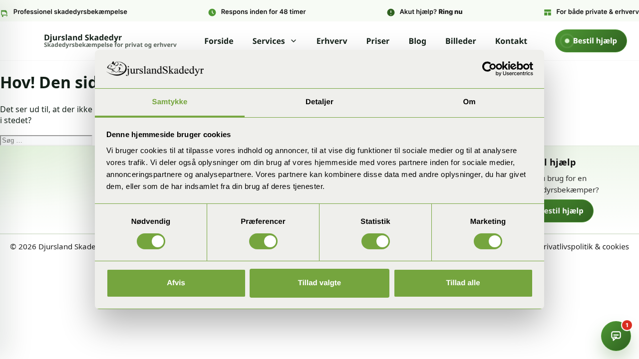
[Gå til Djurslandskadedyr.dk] (83, 177)
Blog (417, 40)
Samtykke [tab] (170, 102)
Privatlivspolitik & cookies (584, 247)
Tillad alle (463, 283)
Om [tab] (469, 102)
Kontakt (511, 40)
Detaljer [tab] (319, 102)
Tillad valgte (319, 283)
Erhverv (332, 40)
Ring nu (450, 12)
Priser (378, 40)
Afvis (176, 283)
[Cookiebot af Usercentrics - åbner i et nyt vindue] (489, 68)
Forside (218, 40)
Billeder (460, 40)
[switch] (263, 241)
